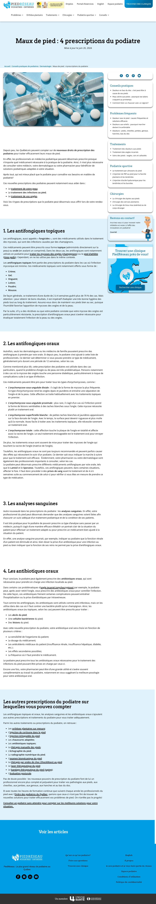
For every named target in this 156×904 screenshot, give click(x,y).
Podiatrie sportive (85, 15)
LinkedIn (30, 877)
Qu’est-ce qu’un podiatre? (77, 855)
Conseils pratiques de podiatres (25, 66)
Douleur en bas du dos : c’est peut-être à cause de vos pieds (129, 91)
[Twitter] (127, 75)
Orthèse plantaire (34, 15)
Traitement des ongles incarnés (125, 152)
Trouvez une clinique (138, 4)
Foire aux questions (78, 860)
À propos (129, 860)
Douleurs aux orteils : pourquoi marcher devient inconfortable (128, 125)
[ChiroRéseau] (94, 899)
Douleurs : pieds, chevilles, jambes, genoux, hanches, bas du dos (130, 132)
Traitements (51, 15)
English (100, 4)
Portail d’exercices (85, 4)
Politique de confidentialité (129, 882)
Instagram (24, 877)
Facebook (18, 877)
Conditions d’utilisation (128, 877)
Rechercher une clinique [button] (130, 287)
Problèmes (16, 15)
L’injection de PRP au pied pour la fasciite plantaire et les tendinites (129, 175)
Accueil (7, 66)
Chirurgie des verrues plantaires (125, 202)
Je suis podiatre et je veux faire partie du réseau (129, 866)
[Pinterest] (133, 75)
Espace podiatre (115, 4)
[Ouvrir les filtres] (62, 4)
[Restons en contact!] (148, 236)
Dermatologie (45, 66)
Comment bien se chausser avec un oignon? (130, 103)
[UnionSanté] (77, 899)
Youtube (36, 877)
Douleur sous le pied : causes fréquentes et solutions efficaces (130, 119)
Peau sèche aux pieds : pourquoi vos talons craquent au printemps (130, 98)
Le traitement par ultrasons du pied (127, 171)
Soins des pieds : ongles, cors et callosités (129, 155)
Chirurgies (67, 15)
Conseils (103, 15)
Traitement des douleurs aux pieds (126, 149)
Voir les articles (53, 832)
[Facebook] (121, 75)
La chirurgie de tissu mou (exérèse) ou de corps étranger (129, 206)
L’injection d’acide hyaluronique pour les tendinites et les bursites (129, 181)
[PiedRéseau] (27, 858)
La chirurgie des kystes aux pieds (126, 198)
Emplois (69, 4)
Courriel (113, 232)
